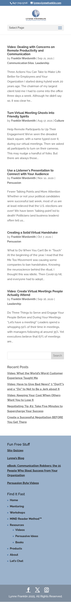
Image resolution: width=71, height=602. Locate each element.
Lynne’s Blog (15, 458)
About (14, 554)
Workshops (17, 512)
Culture (59, 120)
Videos (20, 530)
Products (16, 548)
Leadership (42, 63)
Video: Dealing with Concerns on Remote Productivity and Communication (31, 50)
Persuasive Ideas (26, 536)
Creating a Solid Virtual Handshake (32, 232)
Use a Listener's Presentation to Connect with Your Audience (30, 172)
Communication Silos (20, 63)
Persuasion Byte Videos (23, 483)
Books (19, 542)
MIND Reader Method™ (26, 518)
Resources (17, 525)
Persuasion (14, 182)
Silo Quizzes (15, 450)
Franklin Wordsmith (23, 58)
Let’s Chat (16, 561)
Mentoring (17, 506)
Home (14, 500)
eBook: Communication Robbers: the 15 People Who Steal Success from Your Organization (34, 470)
